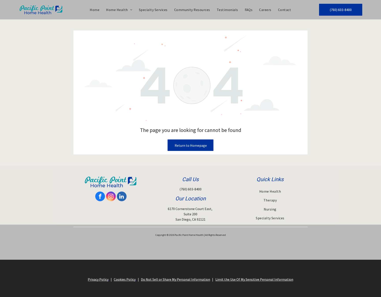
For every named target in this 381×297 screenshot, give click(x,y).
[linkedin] (122, 197)
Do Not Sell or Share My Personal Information (175, 279)
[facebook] (100, 197)
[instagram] (111, 197)
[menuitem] (94, 9)
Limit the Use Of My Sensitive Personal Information (254, 279)
